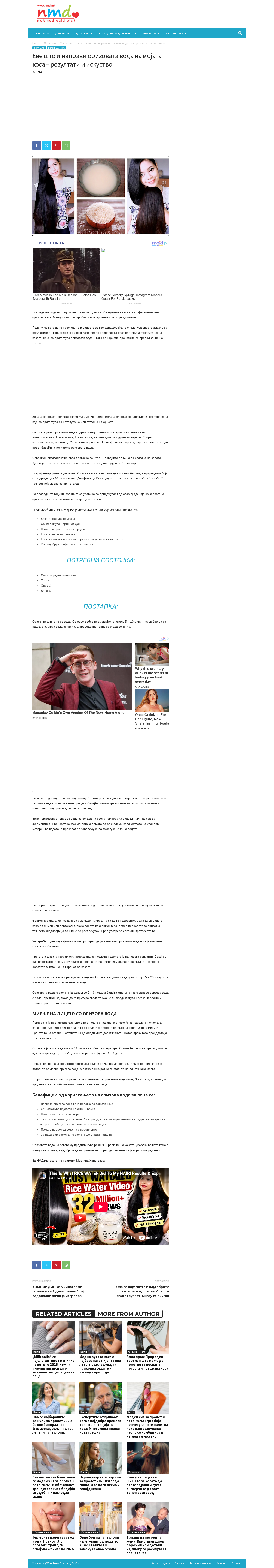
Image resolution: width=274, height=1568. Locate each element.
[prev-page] (162, 1313)
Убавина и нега (70, 43)
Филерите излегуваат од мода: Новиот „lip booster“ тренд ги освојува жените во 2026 (53, 1543)
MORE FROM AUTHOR (128, 1314)
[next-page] (167, 1313)
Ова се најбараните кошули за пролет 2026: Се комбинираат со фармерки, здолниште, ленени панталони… (52, 1425)
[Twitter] (46, 145)
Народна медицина (115, 33)
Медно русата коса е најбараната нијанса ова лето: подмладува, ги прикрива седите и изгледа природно (100, 1364)
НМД (39, 71)
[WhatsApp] (66, 145)
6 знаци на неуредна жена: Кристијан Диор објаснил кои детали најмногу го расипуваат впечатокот (147, 1545)
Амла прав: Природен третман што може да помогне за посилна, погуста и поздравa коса (147, 1362)
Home (36, 43)
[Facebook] (36, 145)
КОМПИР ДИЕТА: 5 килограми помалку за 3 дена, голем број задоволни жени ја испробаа (58, 1291)
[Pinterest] (56, 145)
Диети (60, 33)
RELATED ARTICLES (63, 1314)
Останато (174, 33)
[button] (240, 33)
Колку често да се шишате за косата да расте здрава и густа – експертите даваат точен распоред (145, 1485)
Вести (40, 33)
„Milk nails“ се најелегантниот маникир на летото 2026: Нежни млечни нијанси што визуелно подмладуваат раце (53, 1366)
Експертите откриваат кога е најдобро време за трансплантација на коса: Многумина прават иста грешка (100, 1425)
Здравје (82, 33)
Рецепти (149, 33)
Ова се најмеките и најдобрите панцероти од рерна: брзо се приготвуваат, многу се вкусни (142, 1291)
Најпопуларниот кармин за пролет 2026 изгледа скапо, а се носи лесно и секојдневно (100, 1483)
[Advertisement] (100, 107)
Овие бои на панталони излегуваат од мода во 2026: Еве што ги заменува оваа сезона (99, 1543)
